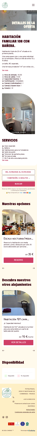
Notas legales (30, 410)
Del (7, 172)
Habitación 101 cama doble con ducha (15, 319)
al (20, 172)
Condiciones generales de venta (25, 412)
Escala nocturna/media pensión (17, 238)
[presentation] (5, 114)
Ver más (5, 71)
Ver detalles (18, 342)
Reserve (18, 260)
